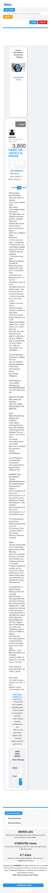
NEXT (24, 188)
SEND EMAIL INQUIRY (17, 753)
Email (14, 776)
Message (20, 760)
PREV (12, 188)
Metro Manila (14, 173)
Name (14, 760)
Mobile (14, 768)
